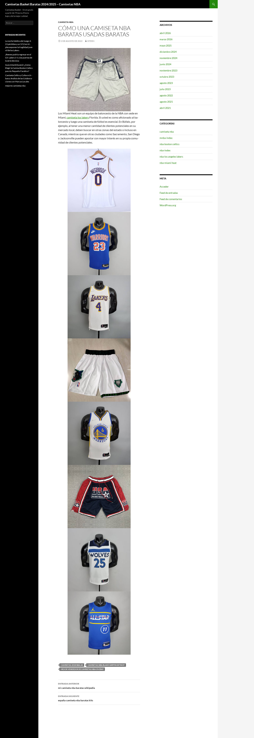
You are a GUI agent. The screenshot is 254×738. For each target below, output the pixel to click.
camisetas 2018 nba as (72, 665)
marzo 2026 (166, 39)
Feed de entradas (169, 192)
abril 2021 (165, 107)
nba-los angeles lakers (171, 156)
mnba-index (166, 137)
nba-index (165, 150)
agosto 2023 (166, 82)
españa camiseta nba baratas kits (75, 698)
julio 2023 (165, 89)
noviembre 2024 (168, 57)
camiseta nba (65, 22)
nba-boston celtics (169, 144)
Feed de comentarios (171, 199)
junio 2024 (165, 64)
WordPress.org (168, 205)
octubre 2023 (167, 76)
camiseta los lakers (78, 117)
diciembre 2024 (168, 51)
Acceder (164, 186)
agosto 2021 (166, 101)
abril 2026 (165, 33)
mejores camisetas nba (15, 85)
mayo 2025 (166, 45)
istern (90, 41)
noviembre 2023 (168, 70)
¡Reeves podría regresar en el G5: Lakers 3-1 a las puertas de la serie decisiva (18, 57)
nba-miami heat (168, 162)
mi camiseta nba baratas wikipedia (76, 685)
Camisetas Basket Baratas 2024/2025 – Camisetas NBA (43, 4)
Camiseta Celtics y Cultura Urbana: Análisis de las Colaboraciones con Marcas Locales (18, 78)
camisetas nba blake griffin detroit (106, 665)
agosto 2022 (166, 95)
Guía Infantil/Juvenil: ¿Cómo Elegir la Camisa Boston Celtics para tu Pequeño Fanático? (18, 68)
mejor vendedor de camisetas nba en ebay (82, 669)
